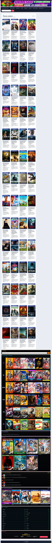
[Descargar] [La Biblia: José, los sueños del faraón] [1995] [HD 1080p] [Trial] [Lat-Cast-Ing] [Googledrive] (6, 254)
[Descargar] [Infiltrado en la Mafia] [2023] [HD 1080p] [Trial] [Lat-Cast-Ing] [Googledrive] (14, 253)
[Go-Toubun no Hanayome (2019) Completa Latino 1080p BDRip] (24, 363)
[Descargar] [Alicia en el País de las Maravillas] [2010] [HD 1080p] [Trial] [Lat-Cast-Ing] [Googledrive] (6, 276)
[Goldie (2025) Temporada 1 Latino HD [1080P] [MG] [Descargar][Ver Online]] (46, 412)
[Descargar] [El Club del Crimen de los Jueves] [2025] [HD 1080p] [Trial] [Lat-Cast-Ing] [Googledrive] (23, 54)
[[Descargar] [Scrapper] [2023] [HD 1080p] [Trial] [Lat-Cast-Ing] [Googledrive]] (23, 156)
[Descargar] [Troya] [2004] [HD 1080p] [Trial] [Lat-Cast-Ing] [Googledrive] (14, 163)
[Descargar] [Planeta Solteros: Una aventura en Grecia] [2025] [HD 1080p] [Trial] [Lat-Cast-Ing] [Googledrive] (6, 76)
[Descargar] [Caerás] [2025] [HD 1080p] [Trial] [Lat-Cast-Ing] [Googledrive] (6, 142)
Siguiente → (4, 348)
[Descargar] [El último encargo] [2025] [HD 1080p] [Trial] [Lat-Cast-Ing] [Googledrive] (14, 319)
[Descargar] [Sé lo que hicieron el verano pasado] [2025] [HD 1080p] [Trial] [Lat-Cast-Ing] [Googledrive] (23, 76)
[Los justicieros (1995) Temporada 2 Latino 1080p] (38, 387)
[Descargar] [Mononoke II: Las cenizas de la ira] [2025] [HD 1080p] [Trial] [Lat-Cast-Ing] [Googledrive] (14, 232)
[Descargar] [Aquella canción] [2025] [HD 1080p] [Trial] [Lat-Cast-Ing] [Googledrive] (14, 120)
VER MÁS (49, 437)
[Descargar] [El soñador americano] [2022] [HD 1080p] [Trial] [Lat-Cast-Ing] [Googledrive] (31, 99)
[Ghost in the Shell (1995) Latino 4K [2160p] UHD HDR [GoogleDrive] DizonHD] (38, 400)
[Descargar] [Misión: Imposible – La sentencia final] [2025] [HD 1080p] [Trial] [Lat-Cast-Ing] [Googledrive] (6, 186)
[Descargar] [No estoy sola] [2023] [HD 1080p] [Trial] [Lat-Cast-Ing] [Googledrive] (14, 76)
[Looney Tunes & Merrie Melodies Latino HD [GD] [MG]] (46, 400)
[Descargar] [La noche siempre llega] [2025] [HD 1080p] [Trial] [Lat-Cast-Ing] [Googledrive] (31, 209)
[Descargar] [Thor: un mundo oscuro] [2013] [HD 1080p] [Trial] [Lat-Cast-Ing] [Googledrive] (6, 54)
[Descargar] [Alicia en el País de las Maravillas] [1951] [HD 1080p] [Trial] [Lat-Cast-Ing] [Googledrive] (14, 276)
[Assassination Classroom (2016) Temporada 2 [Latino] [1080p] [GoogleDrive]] (16, 400)
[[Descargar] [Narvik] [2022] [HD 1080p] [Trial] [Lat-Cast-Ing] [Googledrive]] (15, 178)
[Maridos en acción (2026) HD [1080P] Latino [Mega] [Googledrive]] (24, 400)
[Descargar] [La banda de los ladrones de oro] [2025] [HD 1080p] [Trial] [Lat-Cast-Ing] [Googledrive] (31, 120)
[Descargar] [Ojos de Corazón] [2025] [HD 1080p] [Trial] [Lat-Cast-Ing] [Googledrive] (6, 341)
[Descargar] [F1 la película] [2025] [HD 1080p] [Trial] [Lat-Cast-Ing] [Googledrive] (14, 142)
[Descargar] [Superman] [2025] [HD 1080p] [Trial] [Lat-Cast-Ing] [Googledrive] (6, 209)
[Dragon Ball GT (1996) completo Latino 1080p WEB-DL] (24, 387)
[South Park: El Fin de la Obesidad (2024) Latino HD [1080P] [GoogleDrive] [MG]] (38, 424)
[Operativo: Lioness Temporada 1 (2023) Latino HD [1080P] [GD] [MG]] (31, 424)
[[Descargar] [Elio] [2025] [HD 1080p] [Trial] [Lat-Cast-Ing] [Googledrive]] (6, 90)
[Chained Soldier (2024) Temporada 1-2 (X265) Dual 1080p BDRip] (16, 387)
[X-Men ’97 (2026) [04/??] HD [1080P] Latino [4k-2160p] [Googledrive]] (24, 375)
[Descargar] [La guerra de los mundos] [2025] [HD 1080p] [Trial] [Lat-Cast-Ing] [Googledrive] (31, 341)
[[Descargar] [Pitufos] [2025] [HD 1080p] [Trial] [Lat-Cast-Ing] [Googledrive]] (15, 200)
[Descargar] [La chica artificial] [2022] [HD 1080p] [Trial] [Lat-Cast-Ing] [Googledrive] (31, 54)
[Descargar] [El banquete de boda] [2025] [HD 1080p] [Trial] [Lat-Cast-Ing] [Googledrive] (14, 297)
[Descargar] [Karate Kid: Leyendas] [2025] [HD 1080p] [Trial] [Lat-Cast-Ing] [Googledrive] (23, 319)
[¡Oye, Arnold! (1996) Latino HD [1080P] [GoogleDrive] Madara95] (16, 424)
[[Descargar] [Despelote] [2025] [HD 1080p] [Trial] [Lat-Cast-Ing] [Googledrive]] (23, 245)
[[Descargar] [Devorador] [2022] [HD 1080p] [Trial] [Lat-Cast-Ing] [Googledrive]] (32, 223)
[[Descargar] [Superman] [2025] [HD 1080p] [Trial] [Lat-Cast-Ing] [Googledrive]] (6, 200)
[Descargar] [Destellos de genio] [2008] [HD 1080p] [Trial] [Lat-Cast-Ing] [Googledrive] (23, 186)
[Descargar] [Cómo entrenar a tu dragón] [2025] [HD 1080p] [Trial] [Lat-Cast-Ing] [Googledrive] (31, 186)
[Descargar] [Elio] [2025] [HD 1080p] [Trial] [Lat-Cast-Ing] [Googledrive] (6, 98)
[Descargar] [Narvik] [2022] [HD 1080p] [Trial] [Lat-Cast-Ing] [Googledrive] (14, 185)
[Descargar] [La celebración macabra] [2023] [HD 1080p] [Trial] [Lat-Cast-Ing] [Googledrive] (6, 319)
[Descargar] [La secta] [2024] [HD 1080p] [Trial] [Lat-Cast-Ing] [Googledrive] (31, 142)
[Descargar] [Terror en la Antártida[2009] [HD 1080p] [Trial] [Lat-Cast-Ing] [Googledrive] (14, 99)
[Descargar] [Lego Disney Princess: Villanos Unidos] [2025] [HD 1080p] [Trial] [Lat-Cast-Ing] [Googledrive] (6, 120)
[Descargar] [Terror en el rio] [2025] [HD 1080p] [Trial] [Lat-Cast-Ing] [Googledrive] (23, 297)
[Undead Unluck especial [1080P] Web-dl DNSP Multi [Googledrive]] (31, 375)
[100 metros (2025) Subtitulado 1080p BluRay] (16, 363)
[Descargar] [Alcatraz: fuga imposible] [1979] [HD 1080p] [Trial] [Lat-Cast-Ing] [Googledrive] (23, 275)
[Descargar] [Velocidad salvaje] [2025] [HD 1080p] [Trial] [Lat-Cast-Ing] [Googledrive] (23, 142)
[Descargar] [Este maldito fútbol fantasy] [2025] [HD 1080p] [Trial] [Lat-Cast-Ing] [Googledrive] (31, 76)
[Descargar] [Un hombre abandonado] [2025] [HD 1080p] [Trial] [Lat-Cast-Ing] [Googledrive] (23, 120)
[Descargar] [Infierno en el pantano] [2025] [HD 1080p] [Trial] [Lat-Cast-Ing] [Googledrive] (23, 99)
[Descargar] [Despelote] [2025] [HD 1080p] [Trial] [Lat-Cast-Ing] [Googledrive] (23, 253)
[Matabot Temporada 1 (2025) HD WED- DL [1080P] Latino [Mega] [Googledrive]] (31, 412)
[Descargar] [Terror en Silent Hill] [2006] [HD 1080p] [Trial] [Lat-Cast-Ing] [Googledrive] (6, 164)
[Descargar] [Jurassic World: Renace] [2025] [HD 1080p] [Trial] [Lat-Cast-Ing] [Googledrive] (6, 297)
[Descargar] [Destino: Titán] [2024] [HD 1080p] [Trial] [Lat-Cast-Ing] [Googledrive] (31, 319)
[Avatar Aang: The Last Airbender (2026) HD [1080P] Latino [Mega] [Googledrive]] (9, 424)
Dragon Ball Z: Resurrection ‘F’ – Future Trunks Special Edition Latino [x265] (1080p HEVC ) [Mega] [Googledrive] (15, 477)
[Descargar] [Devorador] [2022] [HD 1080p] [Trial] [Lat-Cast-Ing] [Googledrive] (31, 231)
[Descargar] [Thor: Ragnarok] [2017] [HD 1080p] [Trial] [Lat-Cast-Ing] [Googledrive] (31, 33)
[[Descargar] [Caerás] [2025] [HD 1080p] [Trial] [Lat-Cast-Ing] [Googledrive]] (6, 134)
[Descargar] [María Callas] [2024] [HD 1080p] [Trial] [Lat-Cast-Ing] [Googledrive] (5, 231)
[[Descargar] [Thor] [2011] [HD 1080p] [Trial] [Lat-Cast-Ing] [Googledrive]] (15, 46)
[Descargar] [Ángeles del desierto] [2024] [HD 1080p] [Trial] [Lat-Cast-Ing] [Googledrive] (31, 297)
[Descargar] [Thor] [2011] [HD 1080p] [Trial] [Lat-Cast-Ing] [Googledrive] (14, 53)
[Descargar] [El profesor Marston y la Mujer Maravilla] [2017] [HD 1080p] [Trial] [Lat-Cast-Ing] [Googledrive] (31, 164)
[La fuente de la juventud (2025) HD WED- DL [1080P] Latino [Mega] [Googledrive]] (24, 412)
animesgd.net (26, 4)
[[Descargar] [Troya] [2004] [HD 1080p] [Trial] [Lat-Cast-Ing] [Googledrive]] (15, 156)
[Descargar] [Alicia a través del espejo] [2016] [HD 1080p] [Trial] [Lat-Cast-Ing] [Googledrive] (31, 253)
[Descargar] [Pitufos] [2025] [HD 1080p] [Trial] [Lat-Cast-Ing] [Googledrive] (14, 208)
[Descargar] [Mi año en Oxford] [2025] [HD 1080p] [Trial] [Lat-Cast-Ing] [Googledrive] (14, 341)
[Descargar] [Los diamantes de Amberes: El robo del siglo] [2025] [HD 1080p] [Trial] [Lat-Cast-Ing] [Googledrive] (31, 276)
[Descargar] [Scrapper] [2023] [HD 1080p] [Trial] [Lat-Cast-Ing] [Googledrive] (23, 163)
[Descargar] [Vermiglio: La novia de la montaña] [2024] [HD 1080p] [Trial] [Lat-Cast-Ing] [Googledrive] (6, 33)
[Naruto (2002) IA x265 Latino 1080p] (9, 363)
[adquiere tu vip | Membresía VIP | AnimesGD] (38, 363)
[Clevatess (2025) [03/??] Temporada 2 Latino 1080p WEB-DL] (46, 363)
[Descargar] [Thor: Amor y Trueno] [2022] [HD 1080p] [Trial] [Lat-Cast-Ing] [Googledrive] (23, 33)
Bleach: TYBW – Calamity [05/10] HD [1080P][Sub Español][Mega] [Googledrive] (12, 482)
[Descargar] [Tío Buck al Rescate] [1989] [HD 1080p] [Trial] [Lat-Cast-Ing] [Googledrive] (14, 33)
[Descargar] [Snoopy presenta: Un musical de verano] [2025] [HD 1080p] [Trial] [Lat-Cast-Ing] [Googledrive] (23, 209)
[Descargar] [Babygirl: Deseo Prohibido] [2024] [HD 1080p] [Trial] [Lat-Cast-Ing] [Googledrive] (23, 341)
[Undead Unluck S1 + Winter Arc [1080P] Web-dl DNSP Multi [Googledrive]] (38, 375)
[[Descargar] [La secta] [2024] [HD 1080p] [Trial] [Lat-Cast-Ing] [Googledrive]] (32, 134)
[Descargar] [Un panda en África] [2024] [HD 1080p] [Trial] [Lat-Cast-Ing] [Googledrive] (23, 231)
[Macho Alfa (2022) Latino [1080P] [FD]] (46, 424)
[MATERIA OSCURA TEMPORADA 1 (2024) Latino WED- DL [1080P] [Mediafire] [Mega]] (16, 412)
